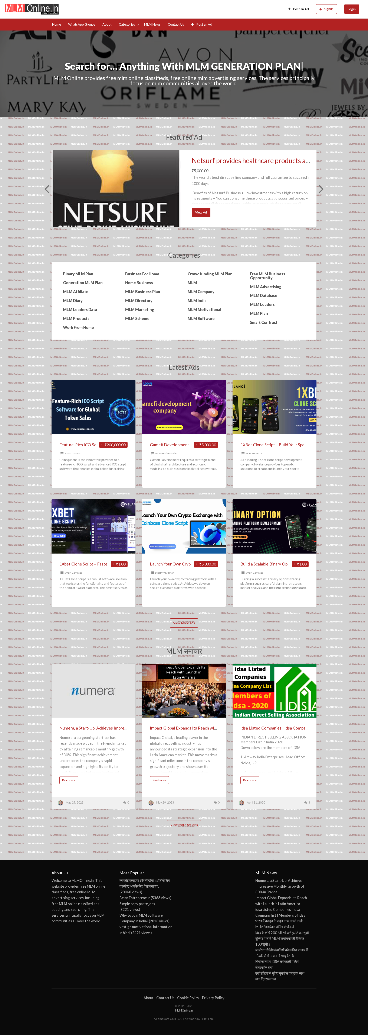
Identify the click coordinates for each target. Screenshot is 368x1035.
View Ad (202, 213)
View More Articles (184, 825)
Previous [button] (46, 188)
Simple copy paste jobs (137, 903)
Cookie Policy (188, 998)
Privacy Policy (213, 998)
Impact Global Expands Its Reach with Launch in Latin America (206, 727)
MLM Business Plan (166, 453)
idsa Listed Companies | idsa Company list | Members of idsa (295, 727)
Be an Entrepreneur (134, 897)
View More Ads (184, 623)
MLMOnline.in (184, 1010)
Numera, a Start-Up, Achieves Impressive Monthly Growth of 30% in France (127, 727)
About (107, 24)
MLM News (152, 24)
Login (352, 9)
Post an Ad (300, 9)
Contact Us (176, 24)
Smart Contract (73, 453)
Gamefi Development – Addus (177, 444)
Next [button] (321, 188)
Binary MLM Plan (164, 572)
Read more (70, 781)
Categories (127, 24)
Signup (329, 9)
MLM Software (254, 453)
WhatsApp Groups (81, 24)
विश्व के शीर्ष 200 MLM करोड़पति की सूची (282, 932)
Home (56, 24)
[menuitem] (298, 9)
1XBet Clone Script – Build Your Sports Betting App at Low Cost (297, 444)
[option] (184, 188)
